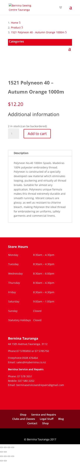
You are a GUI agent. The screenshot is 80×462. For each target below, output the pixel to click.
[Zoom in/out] (1, 447)
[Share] (8, 447)
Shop (23, 414)
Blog (61, 419)
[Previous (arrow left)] (1, 451)
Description (21, 153)
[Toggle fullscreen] (5, 447)
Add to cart (37, 133)
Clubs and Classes (23, 419)
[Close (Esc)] (12, 447)
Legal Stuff (46, 419)
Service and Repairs (43, 414)
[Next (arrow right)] (5, 451)
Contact (32, 423)
